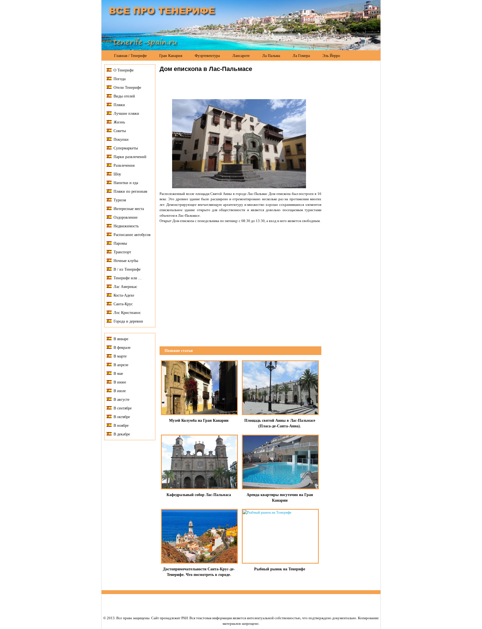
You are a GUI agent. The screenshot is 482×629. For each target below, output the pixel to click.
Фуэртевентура (207, 56)
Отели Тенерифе (127, 87)
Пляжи (119, 105)
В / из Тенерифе (127, 269)
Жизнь (119, 122)
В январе (121, 339)
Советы (120, 131)
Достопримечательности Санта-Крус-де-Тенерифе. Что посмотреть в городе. (199, 572)
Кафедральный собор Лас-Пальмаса (199, 495)
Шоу (117, 174)
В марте (120, 356)
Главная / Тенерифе (130, 56)
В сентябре (123, 408)
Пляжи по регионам (130, 191)
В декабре (122, 434)
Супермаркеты (126, 148)
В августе (121, 399)
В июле (120, 391)
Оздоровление (126, 217)
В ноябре (121, 425)
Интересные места (129, 209)
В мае (118, 373)
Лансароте (241, 56)
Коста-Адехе (124, 295)
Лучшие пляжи (126, 113)
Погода (120, 79)
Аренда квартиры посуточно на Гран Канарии (280, 497)
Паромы (120, 243)
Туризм (120, 200)
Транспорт (122, 252)
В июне (120, 382)
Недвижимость (126, 226)
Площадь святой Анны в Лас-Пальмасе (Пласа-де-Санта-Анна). (279, 423)
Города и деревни (128, 321)
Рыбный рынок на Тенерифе (279, 569)
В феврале (122, 348)
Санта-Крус (123, 304)
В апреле (121, 365)
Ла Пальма (271, 56)
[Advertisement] (225, 85)
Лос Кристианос (127, 313)
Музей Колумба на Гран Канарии (198, 420)
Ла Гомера (301, 56)
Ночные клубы (126, 261)
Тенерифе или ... (128, 278)
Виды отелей (124, 96)
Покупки (121, 139)
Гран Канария (170, 56)
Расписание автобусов (132, 235)
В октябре (122, 417)
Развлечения (124, 165)
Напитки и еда (126, 183)
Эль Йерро (331, 56)
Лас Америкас (125, 287)
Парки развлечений (130, 157)
